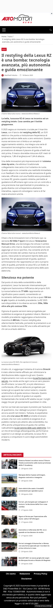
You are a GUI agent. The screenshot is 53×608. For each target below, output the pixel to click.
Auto (4, 49)
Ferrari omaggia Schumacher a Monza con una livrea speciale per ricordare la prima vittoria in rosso (34, 545)
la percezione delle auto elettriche (30, 428)
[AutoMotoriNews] (16, 19)
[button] (51, 29)
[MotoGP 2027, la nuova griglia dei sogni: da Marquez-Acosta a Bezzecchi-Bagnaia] (9, 561)
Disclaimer (26, 578)
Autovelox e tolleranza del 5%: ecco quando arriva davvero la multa (33, 531)
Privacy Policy (40, 573)
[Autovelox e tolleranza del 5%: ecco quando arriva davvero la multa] (9, 533)
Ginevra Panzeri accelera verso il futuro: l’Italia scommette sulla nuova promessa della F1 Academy (35, 462)
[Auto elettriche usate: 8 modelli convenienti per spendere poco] (9, 492)
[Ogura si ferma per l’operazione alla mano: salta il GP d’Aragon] (9, 520)
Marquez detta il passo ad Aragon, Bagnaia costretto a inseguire (32, 476)
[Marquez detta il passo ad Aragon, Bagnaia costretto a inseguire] (9, 478)
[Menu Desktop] (3, 30)
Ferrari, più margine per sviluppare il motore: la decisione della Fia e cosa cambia (33, 504)
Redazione (25, 573)
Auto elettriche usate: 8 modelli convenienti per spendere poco (31, 489)
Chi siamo (11, 573)
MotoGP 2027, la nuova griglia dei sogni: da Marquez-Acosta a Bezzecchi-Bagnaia (34, 559)
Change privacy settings (43, 606)
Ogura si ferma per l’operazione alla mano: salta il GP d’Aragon (33, 517)
